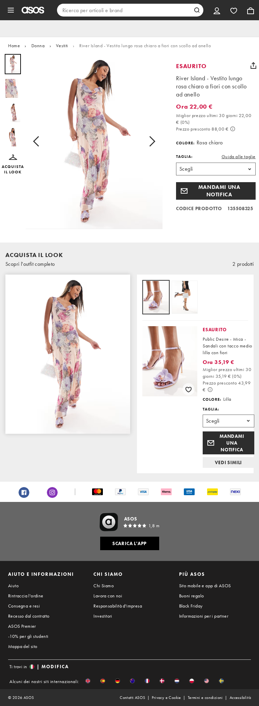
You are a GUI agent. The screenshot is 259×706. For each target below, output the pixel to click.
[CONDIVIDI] (253, 65)
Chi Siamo (103, 586)
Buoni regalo (191, 596)
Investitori (102, 616)
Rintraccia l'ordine (26, 596)
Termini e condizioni (205, 698)
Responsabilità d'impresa (117, 606)
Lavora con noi (107, 596)
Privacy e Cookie (166, 698)
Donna (38, 46)
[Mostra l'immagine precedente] (38, 141)
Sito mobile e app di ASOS (205, 586)
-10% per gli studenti (28, 636)
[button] (13, 164)
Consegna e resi (24, 606)
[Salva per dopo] (188, 389)
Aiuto (13, 586)
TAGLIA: (184, 156)
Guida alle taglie (239, 156)
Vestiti (62, 46)
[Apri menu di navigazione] (11, 10)
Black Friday (191, 606)
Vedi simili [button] (228, 462)
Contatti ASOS (132, 698)
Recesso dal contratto (28, 616)
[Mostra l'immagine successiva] (150, 141)
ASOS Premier (22, 626)
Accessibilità (240, 698)
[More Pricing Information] (232, 128)
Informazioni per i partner (203, 616)
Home (14, 46)
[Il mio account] (216, 10)
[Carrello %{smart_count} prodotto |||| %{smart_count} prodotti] (250, 10)
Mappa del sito (22, 646)
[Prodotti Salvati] (233, 10)
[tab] (156, 297)
